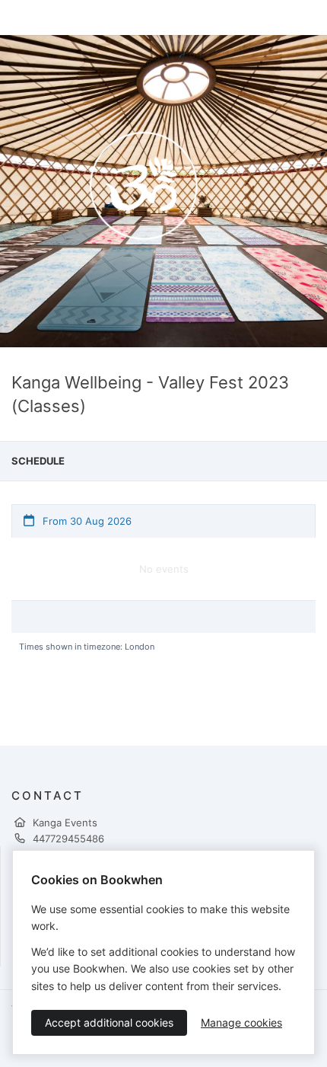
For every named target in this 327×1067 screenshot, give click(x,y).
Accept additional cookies (109, 1022)
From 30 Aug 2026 (86, 521)
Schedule (38, 461)
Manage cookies (241, 1022)
